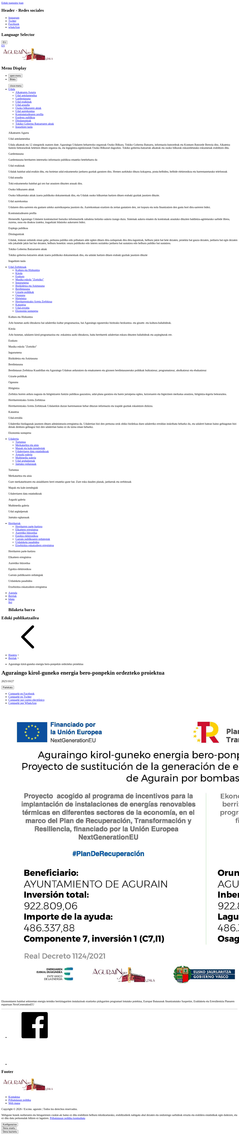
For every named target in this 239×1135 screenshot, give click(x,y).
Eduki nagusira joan (12, 2)
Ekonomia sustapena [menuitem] (26, 310)
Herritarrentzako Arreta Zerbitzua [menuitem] (33, 301)
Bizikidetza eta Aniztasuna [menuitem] (30, 285)
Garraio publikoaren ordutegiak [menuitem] (32, 539)
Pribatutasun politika (19, 1099)
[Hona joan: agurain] (27, 60)
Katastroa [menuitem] (20, 304)
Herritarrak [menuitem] (14, 523)
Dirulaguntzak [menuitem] (23, 120)
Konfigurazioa (10, 1124)
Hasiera (12, 655)
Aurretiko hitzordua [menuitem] (26, 532)
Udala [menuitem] (11, 89)
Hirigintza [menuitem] (20, 298)
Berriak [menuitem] (12, 595)
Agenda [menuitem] (12, 592)
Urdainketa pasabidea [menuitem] (27, 542)
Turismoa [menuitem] (20, 441)
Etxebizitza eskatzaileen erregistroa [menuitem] (34, 545)
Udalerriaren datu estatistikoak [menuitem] (32, 451)
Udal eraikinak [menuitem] (23, 101)
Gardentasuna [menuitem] (23, 98)
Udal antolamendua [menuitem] (26, 95)
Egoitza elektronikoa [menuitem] (26, 535)
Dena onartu (9, 1128)
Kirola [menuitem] (18, 273)
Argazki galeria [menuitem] (23, 454)
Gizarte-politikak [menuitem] (24, 292)
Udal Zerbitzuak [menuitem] (17, 266)
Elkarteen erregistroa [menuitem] (26, 529)
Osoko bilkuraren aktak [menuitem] (28, 108)
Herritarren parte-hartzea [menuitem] (28, 526)
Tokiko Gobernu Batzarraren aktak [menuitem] (34, 123)
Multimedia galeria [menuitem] (25, 457)
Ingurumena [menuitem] (22, 282)
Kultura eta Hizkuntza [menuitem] (27, 270)
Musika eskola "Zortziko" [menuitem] (29, 279)
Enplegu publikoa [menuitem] (25, 117)
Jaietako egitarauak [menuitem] (25, 463)
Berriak (12, 658)
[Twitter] (34, 1064)
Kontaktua (14, 1096)
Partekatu (8, 687)
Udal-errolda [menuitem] (22, 307)
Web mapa (14, 1103)
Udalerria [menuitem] (13, 438)
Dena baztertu (10, 1131)
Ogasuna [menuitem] (20, 295)
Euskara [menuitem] (19, 276)
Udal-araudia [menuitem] (22, 104)
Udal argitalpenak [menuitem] (25, 460)
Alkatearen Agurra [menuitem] (25, 92)
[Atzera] (27, 649)
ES (3, 45)
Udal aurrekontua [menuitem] (25, 111)
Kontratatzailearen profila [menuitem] (29, 114)
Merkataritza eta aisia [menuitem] (27, 445)
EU (4, 42)
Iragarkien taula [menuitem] (24, 126)
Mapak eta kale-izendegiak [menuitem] (30, 448)
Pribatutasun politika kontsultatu (67, 1118)
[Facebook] (34, 1037)
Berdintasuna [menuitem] (22, 288)
